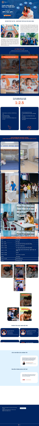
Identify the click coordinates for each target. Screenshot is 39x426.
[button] (1, 332)
